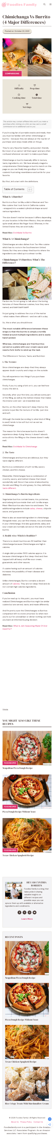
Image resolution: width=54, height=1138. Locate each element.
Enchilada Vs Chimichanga (25, 446)
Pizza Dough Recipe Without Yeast (19, 811)
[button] (44, 4)
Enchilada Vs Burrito (22, 232)
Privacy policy (26, 1122)
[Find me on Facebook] (19, 912)
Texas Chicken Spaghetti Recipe (18, 855)
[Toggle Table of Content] (28, 189)
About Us (15, 1122)
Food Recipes (10, 763)
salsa (32, 508)
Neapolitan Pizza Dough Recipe (18, 768)
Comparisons (12, 73)
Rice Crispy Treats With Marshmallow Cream (27, 1103)
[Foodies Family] (19, 4)
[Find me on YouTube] (34, 912)
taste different (9, 488)
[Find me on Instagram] (29, 912)
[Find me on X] (24, 912)
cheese (39, 508)
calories (16, 583)
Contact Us (38, 1122)
